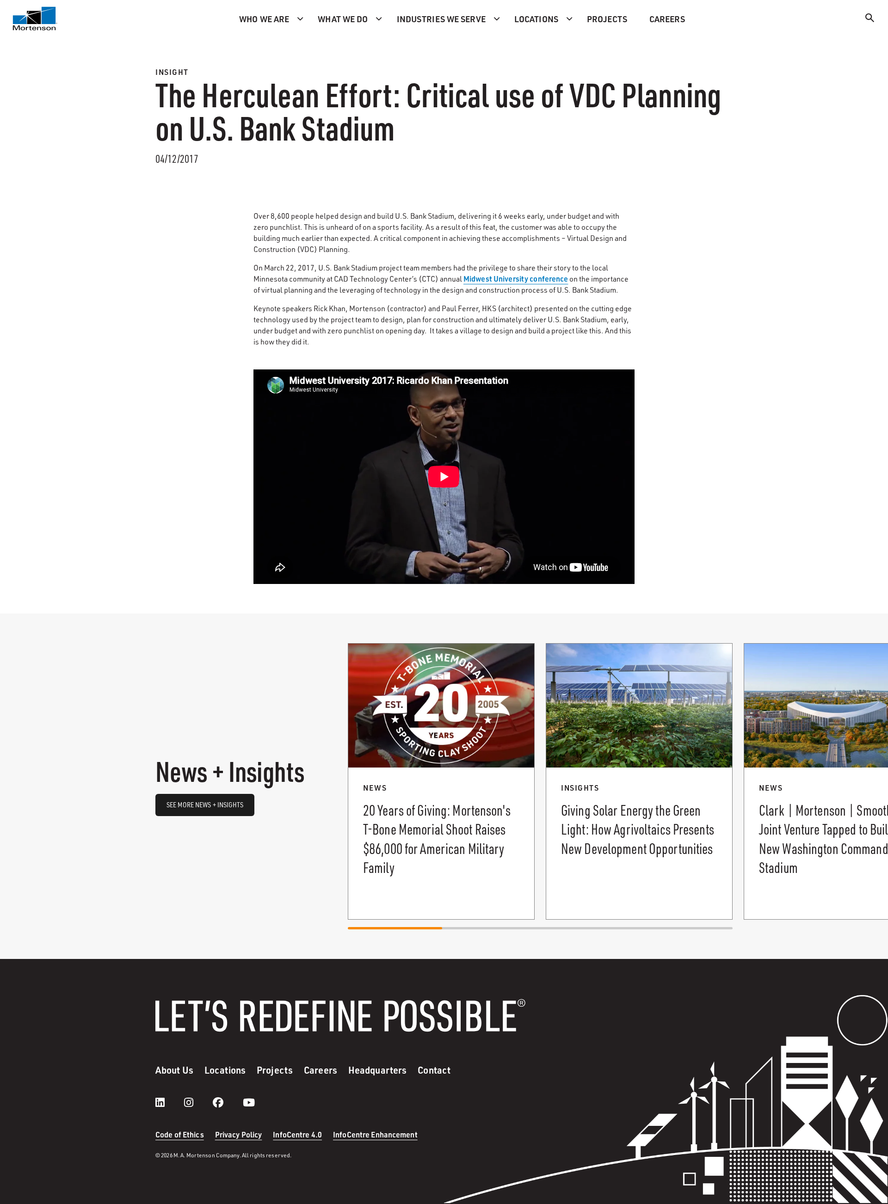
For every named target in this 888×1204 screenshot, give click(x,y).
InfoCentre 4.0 (297, 1134)
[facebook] (227, 1102)
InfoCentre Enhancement (375, 1134)
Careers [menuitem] (667, 18)
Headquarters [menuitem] (377, 1070)
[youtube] (249, 1102)
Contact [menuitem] (434, 1070)
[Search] (870, 19)
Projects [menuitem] (607, 18)
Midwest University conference (515, 278)
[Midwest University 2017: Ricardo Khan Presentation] (444, 476)
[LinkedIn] (169, 1102)
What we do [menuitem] (343, 18)
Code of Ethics (179, 1134)
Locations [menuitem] (536, 18)
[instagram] (198, 1102)
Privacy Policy (238, 1134)
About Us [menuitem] (174, 1070)
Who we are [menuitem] (264, 18)
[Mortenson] (35, 18)
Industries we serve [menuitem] (441, 18)
